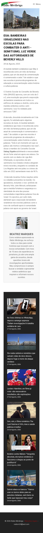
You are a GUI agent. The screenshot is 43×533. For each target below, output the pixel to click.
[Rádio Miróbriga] (12, 4)
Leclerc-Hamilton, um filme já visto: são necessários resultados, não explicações (19, 391)
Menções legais (31, 521)
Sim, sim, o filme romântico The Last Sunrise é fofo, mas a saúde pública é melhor (21, 424)
